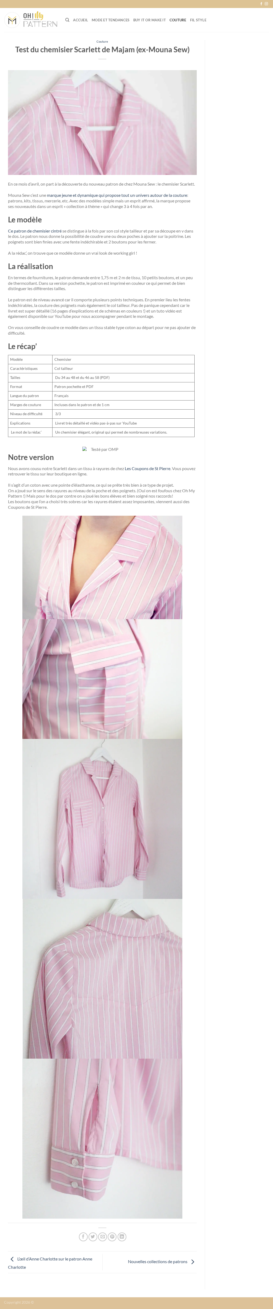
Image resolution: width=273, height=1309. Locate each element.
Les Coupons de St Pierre (147, 468)
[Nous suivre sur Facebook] (261, 4)
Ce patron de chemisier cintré (35, 230)
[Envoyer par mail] (102, 1236)
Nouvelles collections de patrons (158, 1261)
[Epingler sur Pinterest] (112, 1236)
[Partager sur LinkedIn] (122, 1236)
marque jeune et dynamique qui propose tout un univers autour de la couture (117, 195)
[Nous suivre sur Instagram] (266, 4)
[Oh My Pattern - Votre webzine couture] (30, 20)
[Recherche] (67, 20)
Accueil (80, 20)
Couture (178, 20)
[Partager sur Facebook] (83, 1236)
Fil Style (198, 20)
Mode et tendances (110, 20)
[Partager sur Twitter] (93, 1236)
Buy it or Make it (149, 20)
